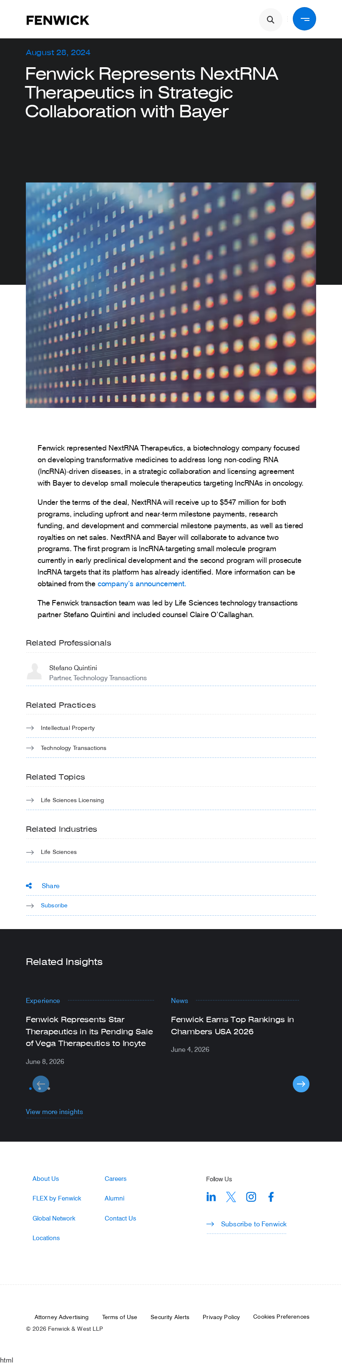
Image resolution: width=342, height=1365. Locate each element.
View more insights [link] (54, 1111)
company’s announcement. (142, 583)
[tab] (30, 1088)
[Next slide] (301, 1084)
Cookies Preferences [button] (281, 1316)
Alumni (114, 1198)
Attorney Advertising (62, 1317)
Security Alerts (170, 1317)
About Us (46, 1179)
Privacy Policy (221, 1317)
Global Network (54, 1218)
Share (51, 885)
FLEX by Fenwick (57, 1198)
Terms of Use (120, 1317)
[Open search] (270, 20)
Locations (46, 1238)
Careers (115, 1179)
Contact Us (120, 1218)
